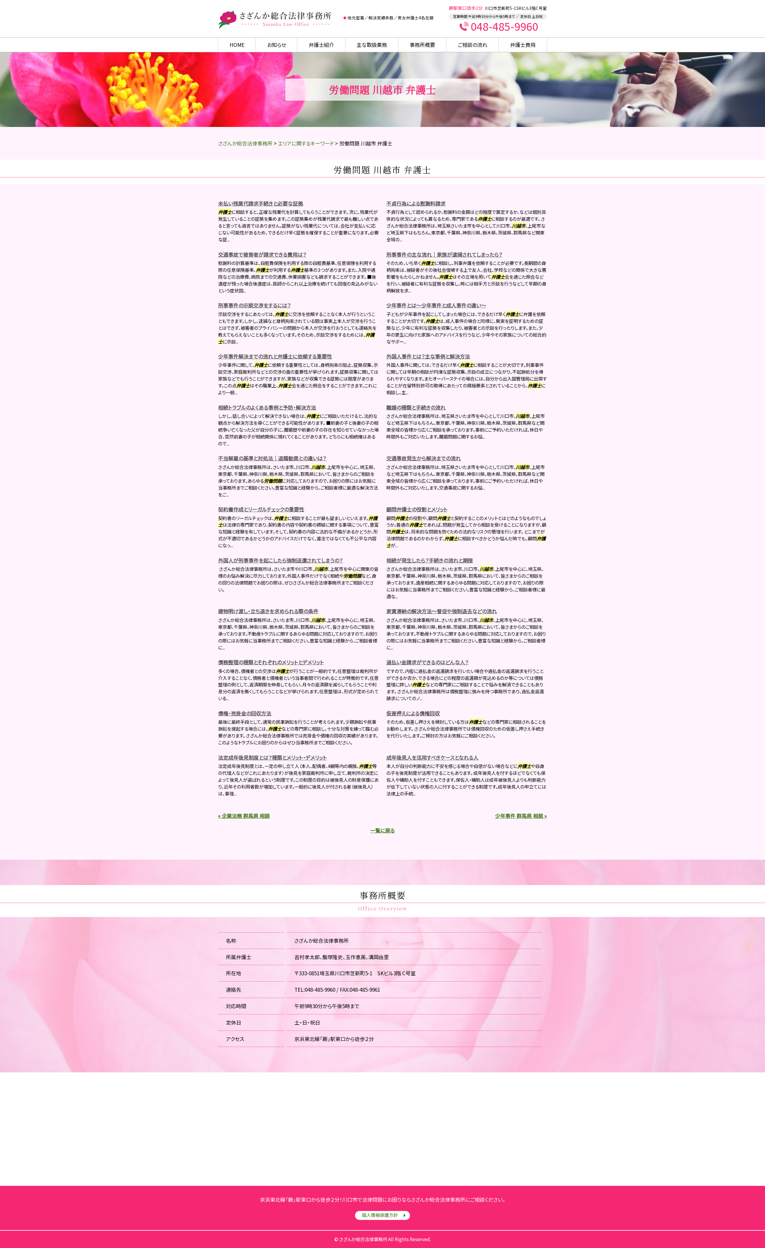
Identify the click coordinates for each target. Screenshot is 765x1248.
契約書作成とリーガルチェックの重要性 (261, 509)
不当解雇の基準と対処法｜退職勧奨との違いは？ (272, 458)
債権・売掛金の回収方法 (244, 713)
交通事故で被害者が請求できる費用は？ (262, 254)
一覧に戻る (382, 830)
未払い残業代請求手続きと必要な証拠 (260, 203)
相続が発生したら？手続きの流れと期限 (429, 560)
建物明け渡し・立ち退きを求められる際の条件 (268, 611)
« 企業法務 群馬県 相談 (244, 815)
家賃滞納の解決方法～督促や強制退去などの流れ (441, 611)
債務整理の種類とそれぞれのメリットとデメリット (271, 662)
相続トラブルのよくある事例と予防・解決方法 (267, 407)
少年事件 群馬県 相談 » (521, 815)
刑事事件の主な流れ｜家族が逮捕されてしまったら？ (444, 254)
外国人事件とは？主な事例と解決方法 (428, 356)
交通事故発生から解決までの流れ (423, 458)
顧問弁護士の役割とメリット (417, 509)
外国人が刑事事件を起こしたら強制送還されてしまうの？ (280, 560)
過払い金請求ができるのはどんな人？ (427, 662)
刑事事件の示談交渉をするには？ (254, 305)
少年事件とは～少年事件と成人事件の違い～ (436, 305)
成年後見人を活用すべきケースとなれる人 (432, 757)
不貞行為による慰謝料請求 (416, 203)
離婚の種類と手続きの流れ (416, 407)
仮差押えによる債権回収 (413, 713)
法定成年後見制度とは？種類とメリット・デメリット (272, 757)
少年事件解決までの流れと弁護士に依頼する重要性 (275, 356)
